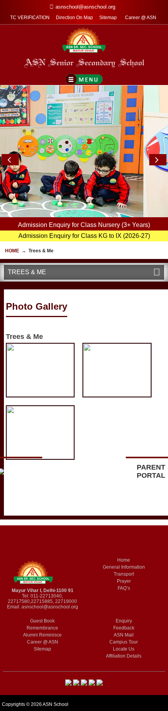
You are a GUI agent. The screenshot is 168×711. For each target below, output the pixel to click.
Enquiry (124, 621)
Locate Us (123, 649)
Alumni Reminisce (42, 635)
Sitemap (108, 17)
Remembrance (42, 628)
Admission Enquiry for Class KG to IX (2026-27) (84, 235)
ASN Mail (124, 635)
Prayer (124, 581)
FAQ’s (124, 588)
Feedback (123, 628)
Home (12, 251)
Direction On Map (74, 17)
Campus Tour (123, 642)
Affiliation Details (123, 656)
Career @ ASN (140, 17)
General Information (124, 567)
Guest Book (42, 621)
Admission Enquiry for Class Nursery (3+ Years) (84, 225)
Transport (124, 574)
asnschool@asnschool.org (49, 607)
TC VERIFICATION (30, 17)
